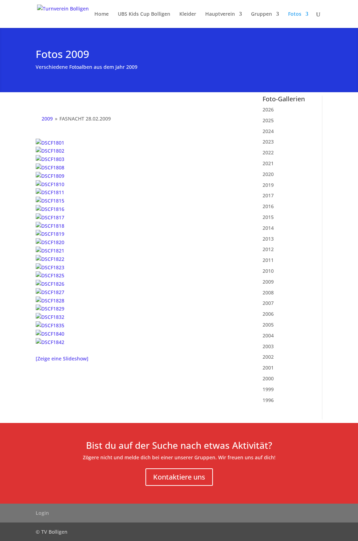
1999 (268, 389)
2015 (268, 217)
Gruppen (261, 14)
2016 (268, 206)
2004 (268, 335)
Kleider (187, 14)
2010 (268, 271)
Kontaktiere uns (179, 477)
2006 (268, 313)
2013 (268, 238)
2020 (268, 174)
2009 (47, 118)
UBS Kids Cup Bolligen (144, 14)
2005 (268, 324)
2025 (268, 120)
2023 (268, 141)
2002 (268, 356)
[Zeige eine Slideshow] (62, 358)
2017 (268, 195)
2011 (268, 260)
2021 (268, 163)
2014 (268, 228)
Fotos (294, 14)
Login (42, 513)
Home (101, 14)
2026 (268, 109)
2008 (268, 292)
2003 (268, 346)
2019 (268, 185)
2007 (268, 303)
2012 (268, 249)
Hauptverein (220, 14)
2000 (268, 378)
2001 (268, 367)
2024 (268, 131)
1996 (268, 400)
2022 (268, 152)
